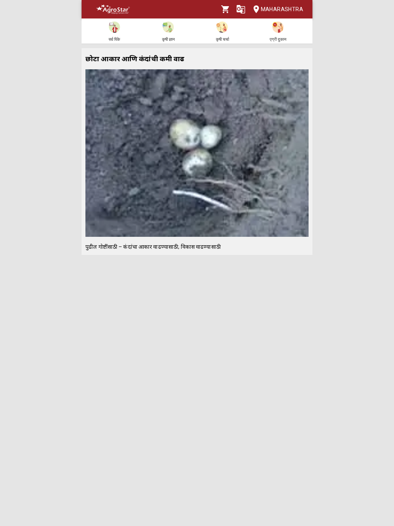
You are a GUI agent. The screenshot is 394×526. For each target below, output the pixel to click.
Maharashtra (282, 9)
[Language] (241, 9)
